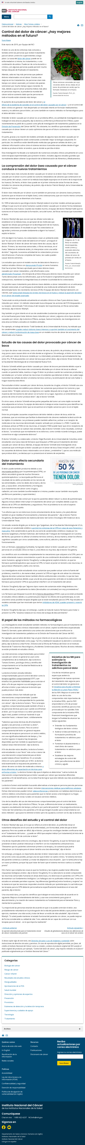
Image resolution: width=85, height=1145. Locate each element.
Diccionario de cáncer (39, 1054)
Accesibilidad (7, 1073)
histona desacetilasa (45, 594)
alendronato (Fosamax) (11, 274)
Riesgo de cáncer (11, 970)
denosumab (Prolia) (34, 265)
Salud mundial (10, 990)
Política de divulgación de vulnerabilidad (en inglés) (12, 1092)
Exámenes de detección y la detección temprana (24, 1006)
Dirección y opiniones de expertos (18, 994)
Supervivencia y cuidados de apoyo (18, 1010)
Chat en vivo (7, 1117)
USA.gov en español (9, 1141)
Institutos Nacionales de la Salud (13, 1136)
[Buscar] (50, 17)
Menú (6, 17)
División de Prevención (11, 126)
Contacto (34, 1046)
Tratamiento (9, 1018)
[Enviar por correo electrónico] (82, 25)
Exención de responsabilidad (13, 1087)
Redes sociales (8, 1061)
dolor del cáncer (24, 58)
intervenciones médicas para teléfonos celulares (61, 788)
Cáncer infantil (10, 974)
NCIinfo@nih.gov (35, 1117)
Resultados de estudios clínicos (17, 978)
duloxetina (20, 547)
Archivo (7, 1029)
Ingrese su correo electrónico (69, 1052)
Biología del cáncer (12, 965)
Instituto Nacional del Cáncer (12, 1139)
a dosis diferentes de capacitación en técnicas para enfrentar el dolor (22, 769)
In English (6, 1050)
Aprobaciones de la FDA (14, 986)
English (79, 2)
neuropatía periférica (10, 471)
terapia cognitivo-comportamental (16, 678)
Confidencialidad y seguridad (13, 1083)
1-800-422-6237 (20, 1117)
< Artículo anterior (9, 928)
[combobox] (30, 17)
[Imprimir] (78, 25)
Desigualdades (10, 982)
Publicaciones (36, 1050)
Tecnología (9, 1014)
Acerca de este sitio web (12, 1046)
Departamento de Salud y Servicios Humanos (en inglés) (22, 1134)
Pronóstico (9, 1002)
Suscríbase (64, 1063)
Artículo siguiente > (75, 928)
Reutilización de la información (9, 1055)
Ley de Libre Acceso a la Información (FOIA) (11, 1078)
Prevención (9, 998)
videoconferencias (40, 791)
